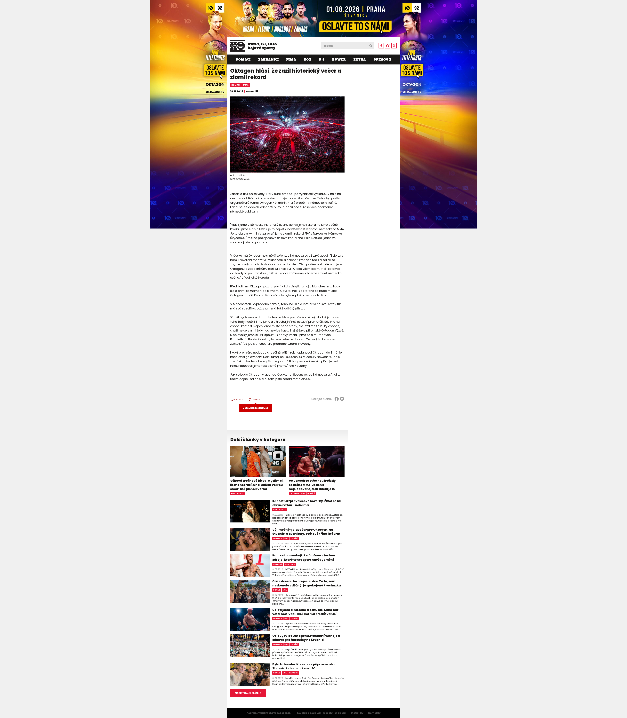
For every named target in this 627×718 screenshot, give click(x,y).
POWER (339, 59)
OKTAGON (382, 59)
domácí (235, 85)
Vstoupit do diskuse (255, 408)
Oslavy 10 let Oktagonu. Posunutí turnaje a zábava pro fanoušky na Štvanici (306, 638)
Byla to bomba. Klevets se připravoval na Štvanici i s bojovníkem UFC (304, 666)
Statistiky (357, 713)
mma (246, 85)
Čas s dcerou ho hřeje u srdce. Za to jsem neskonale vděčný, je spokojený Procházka (306, 583)
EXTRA (359, 59)
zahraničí (277, 564)
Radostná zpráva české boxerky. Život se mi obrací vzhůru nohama (306, 503)
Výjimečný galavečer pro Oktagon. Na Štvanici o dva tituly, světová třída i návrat (306, 532)
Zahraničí (268, 59)
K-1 (321, 59)
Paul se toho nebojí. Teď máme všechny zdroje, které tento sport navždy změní (303, 557)
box (233, 493)
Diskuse (257, 399)
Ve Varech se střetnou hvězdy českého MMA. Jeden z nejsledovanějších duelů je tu (312, 485)
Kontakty (374, 713)
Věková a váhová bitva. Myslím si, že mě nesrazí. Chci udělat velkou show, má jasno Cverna (257, 485)
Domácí (243, 59)
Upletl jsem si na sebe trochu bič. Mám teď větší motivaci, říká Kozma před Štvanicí (305, 612)
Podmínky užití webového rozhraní (269, 713)
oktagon (294, 493)
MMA (291, 59)
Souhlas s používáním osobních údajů (321, 713)
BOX (307, 59)
